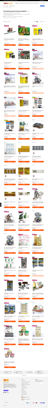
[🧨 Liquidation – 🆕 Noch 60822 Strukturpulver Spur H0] (10, 55)
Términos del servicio (24, 386)
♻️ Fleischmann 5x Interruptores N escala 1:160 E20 (37, 86)
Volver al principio (24, 375)
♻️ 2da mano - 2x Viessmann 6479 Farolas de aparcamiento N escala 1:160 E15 (10, 316)
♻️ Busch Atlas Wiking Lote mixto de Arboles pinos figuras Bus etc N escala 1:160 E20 (24, 225)
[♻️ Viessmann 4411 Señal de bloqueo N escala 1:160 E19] (10, 285)
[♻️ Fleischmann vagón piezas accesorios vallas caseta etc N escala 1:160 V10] (24, 285)
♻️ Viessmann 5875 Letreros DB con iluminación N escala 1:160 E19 (23, 270)
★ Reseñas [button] (0, 205)
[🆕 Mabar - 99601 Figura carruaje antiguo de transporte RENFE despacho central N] (10, 78)
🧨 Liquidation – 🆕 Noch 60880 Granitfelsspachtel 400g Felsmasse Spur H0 (38, 39)
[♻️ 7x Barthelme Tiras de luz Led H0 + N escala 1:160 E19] (24, 240)
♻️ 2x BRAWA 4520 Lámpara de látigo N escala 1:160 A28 (23, 179)
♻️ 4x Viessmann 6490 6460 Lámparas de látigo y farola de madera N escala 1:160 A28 (9, 179)
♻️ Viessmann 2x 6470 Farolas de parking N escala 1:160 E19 (37, 270)
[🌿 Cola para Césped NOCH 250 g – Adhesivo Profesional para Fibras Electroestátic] (24, 78)
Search (22, 395)
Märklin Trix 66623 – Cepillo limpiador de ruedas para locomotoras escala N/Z (9, 39)
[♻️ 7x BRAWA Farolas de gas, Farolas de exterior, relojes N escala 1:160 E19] (38, 240)
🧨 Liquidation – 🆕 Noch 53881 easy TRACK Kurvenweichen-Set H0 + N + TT (23, 111)
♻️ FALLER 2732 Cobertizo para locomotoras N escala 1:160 (38, 134)
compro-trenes (23, 380)
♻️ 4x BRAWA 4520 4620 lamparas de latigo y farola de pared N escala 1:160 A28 (24, 156)
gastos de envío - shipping (24, 383)
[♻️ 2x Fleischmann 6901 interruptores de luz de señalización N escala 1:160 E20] (10, 240)
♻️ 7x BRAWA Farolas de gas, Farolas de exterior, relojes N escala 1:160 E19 (37, 248)
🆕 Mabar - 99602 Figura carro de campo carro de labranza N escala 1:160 (37, 63)
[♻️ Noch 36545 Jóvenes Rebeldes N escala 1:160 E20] (10, 194)
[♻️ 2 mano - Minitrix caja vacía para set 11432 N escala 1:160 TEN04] (24, 308)
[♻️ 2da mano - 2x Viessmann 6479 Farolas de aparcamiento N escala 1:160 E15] (10, 308)
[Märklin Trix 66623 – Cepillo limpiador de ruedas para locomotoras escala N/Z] (10, 31)
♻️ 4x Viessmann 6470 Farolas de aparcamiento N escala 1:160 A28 (36, 156)
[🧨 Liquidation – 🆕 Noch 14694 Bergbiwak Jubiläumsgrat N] (24, 55)
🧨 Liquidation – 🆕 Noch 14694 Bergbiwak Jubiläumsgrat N (23, 63)
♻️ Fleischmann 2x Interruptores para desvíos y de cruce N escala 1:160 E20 (9, 225)
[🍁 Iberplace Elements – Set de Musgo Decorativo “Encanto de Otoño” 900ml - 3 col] (10, 354)
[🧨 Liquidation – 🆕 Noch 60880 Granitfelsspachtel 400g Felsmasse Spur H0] (38, 31)
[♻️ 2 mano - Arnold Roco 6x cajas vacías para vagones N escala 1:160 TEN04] (38, 308)
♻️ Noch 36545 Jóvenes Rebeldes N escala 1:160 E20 (9, 202)
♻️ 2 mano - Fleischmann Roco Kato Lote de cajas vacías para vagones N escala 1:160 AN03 (9, 111)
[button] (44, 3)
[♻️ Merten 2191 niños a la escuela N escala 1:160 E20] (24, 194)
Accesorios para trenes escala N (8, 7)
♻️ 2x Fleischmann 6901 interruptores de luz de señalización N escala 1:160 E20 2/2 (38, 225)
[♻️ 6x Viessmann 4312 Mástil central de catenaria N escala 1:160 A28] (10, 149)
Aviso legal (22, 389)
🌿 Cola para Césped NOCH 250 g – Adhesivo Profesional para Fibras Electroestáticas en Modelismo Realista (24, 87)
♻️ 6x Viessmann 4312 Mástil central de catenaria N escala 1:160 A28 (9, 156)
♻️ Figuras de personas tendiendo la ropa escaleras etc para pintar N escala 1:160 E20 (37, 202)
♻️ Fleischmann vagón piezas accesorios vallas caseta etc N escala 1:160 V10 (23, 293)
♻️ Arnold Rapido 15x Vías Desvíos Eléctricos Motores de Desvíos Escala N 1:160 (38, 111)
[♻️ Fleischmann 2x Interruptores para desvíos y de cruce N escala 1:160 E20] (10, 217)
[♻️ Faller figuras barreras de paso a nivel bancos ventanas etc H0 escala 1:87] (10, 331)
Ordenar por (5, 21)
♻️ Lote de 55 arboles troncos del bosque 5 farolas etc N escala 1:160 (23, 134)
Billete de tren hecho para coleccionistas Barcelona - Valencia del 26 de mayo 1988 (37, 339)
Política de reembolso (24, 394)
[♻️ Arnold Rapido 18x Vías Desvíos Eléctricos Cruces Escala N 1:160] (10, 126)
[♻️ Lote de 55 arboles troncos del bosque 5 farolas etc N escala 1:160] (24, 126)
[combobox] (27, 3)
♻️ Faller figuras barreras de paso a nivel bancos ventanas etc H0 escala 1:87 (9, 339)
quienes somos (23, 390)
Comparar (35, 21)
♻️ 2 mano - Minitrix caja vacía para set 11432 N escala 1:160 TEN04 (24, 316)
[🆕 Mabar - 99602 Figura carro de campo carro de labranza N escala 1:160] (38, 55)
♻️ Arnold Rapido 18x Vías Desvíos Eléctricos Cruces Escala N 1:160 (10, 134)
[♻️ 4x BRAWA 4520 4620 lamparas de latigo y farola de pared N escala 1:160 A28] (24, 149)
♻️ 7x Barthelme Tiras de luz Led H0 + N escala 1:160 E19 (23, 248)
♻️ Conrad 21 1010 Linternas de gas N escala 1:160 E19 (9, 270)
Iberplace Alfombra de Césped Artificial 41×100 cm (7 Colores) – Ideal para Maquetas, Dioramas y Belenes (24, 40)
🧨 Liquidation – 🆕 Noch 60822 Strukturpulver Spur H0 (8, 63)
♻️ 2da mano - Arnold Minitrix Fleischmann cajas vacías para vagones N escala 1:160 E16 (38, 293)
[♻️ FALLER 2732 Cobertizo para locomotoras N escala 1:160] (38, 126)
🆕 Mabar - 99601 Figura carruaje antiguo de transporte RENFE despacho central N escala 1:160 (10, 87)
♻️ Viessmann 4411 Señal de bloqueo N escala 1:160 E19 (9, 293)
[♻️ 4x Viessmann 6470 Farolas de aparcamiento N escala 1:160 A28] (38, 149)
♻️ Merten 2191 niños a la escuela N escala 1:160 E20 (23, 202)
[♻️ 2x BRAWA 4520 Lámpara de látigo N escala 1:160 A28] (24, 171)
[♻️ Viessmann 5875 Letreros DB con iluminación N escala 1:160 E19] (24, 263)
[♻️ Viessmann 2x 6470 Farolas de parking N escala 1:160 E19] (38, 263)
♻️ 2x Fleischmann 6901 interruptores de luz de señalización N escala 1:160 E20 (10, 248)
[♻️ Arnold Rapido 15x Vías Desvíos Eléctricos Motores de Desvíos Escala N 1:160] (38, 103)
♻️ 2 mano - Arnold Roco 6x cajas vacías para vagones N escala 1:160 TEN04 (38, 316)
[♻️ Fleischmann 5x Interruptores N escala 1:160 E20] (38, 78)
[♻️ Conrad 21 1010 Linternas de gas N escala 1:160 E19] (10, 263)
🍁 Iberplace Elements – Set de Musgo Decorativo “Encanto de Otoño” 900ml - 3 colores (9, 362)
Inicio (3, 7)
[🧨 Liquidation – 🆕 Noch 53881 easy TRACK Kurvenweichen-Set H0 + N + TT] (24, 103)
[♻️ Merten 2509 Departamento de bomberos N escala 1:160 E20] (38, 171)
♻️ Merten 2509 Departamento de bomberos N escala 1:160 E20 (38, 179)
